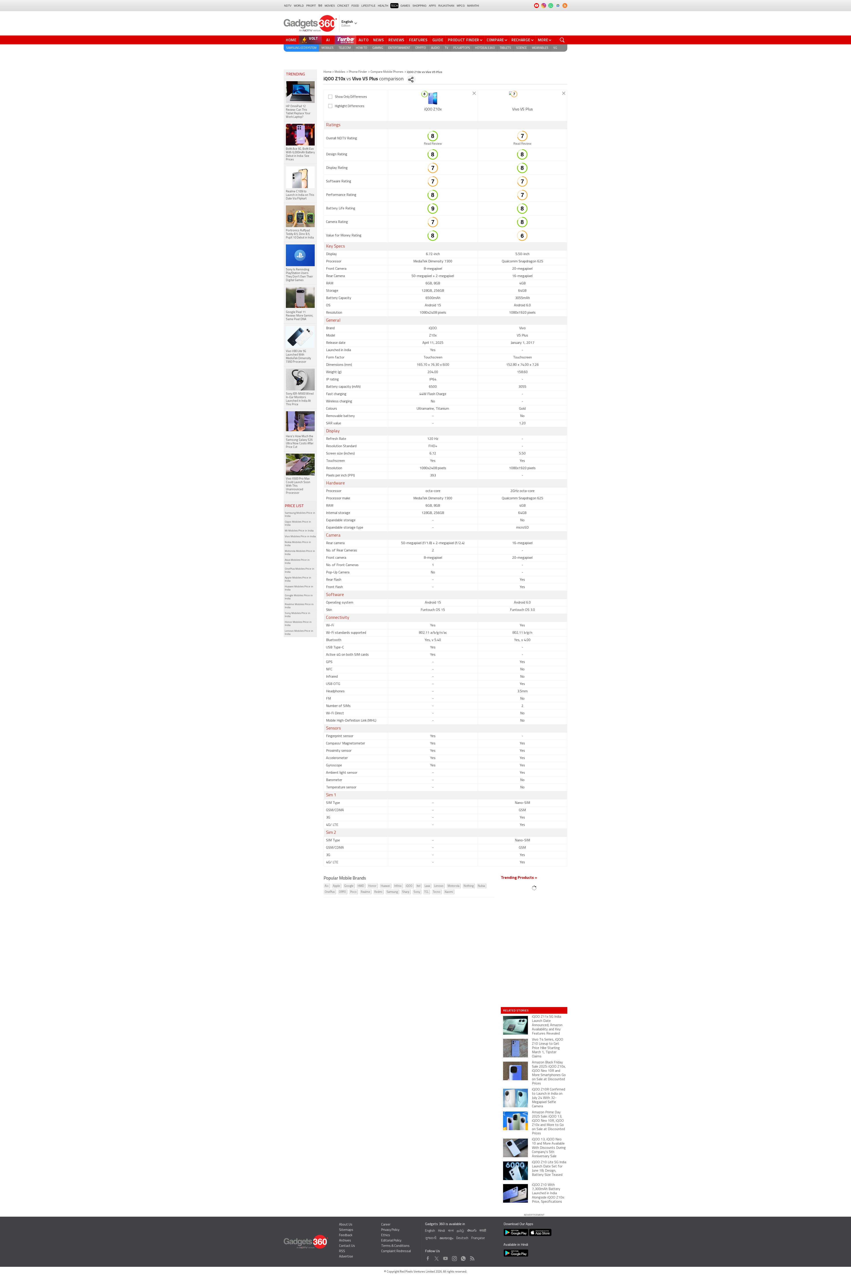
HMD (361, 886)
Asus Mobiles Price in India (297, 562)
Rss (471, 1257)
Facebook (428, 1257)
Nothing (469, 886)
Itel (418, 886)
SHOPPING (419, 5)
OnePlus (330, 892)
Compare (495, 40)
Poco (353, 892)
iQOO (409, 886)
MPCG (461, 5)
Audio (435, 48)
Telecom (345, 48)
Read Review (433, 144)
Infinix (398, 886)
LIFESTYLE (368, 5)
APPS (432, 5)
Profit (311, 5)
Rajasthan (446, 5)
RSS (342, 1251)
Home (291, 40)
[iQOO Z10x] (432, 98)
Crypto (420, 48)
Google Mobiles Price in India (299, 597)
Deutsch (462, 1238)
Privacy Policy (390, 1230)
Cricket (343, 5)
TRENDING (295, 75)
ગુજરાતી (430, 1238)
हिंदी (320, 5)
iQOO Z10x (433, 110)
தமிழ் (460, 1231)
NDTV (287, 5)
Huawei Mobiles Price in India (299, 588)
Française (478, 1238)
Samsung (392, 892)
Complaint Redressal (396, 1251)
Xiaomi (449, 892)
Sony (417, 892)
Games (405, 5)
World (299, 5)
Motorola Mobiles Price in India (300, 553)
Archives (345, 1240)
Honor (372, 886)
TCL (426, 892)
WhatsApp (463, 1257)
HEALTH (383, 5)
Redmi (378, 892)
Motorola (453, 886)
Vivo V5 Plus (522, 110)
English (430, 1231)
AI (328, 40)
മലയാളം (446, 1238)
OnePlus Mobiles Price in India (299, 570)
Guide (437, 40)
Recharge (520, 40)
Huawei (385, 886)
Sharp (405, 892)
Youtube (445, 1257)
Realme (365, 892)
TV (446, 48)
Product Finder (463, 40)
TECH (394, 5)
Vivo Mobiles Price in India (300, 536)
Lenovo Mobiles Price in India (299, 633)
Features (418, 40)
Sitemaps (346, 1230)
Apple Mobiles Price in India (298, 579)
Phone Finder (358, 72)
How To (361, 48)
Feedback (345, 1235)
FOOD (355, 5)
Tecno (436, 892)
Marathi (473, 5)
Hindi (441, 1231)
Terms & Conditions (395, 1246)
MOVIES (330, 5)
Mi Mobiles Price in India (299, 530)
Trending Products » (519, 878)
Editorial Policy (391, 1240)
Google (348, 886)
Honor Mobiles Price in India (298, 624)
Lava (427, 886)
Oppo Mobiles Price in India (298, 523)
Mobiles (328, 48)
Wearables (540, 48)
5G (555, 48)
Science (521, 48)
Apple (336, 886)
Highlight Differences (349, 106)
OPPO (342, 892)
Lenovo (438, 886)
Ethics (385, 1235)
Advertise (346, 1256)
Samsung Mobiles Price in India (300, 514)
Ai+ (327, 886)
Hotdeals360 (485, 48)
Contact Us (347, 1246)
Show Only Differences (351, 97)
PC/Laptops (461, 48)
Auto (364, 40)
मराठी (483, 1231)
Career (385, 1224)
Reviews (396, 40)
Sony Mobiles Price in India (297, 615)
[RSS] (564, 5)
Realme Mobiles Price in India (299, 606)
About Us (345, 1224)
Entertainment (399, 48)
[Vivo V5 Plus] (522, 98)
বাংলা (451, 1231)
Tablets (505, 48)
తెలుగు (471, 1230)
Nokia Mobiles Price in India (298, 544)
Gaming (377, 48)
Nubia (481, 886)
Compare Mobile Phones (387, 72)
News (378, 40)
